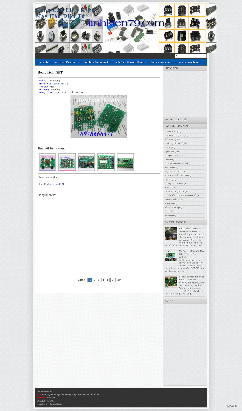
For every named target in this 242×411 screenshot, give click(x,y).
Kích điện (169, 215)
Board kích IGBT (50, 72)
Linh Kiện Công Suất (95, 62)
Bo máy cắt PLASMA (174, 183)
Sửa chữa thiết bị (172, 207)
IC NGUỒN (170, 187)
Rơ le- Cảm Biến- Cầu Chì (176, 175)
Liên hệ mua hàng (188, 62)
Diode (167, 159)
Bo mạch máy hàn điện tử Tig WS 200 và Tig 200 (191, 278)
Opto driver (169, 151)
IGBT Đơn (169, 167)
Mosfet (168, 147)
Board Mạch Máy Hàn (174, 135)
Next (119, 280)
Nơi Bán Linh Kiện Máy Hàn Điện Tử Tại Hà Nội (191, 252)
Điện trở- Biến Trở (172, 199)
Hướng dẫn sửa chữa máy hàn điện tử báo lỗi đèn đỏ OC (191, 230)
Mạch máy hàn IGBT (54, 184)
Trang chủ (43, 62)
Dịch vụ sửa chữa (160, 62)
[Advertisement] (189, 93)
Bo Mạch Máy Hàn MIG (175, 163)
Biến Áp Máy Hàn (172, 139)
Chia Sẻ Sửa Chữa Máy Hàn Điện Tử (180, 195)
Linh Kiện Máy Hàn (65, 62)
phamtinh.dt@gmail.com (51, 404)
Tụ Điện (168, 179)
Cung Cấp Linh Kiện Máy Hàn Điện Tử (65, 13)
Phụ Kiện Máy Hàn (173, 171)
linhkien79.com (50, 401)
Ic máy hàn (169, 203)
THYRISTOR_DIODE (174, 191)
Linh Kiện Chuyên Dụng (128, 62)
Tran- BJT (169, 211)
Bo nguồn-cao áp (172, 155)
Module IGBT (171, 131)
